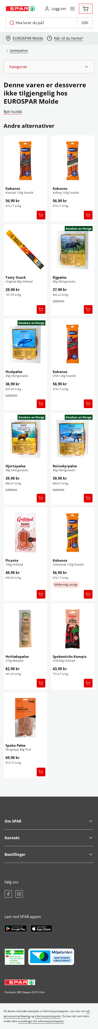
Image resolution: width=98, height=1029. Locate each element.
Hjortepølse (15, 466)
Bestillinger (15, 854)
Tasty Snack (15, 277)
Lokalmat (58, 301)
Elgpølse (60, 277)
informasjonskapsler (48, 1016)
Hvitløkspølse (17, 656)
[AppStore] (41, 928)
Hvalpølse (13, 371)
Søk (84, 22)
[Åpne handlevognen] (86, 9)
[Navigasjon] (72, 8)
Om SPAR (13, 821)
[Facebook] (8, 894)
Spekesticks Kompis (69, 656)
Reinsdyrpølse (65, 466)
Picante (11, 560)
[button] (49, 66)
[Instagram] (19, 894)
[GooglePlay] (16, 928)
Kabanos (12, 188)
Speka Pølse (15, 745)
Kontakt (12, 837)
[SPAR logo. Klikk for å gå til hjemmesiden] (20, 8)
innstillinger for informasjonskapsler (41, 1021)
